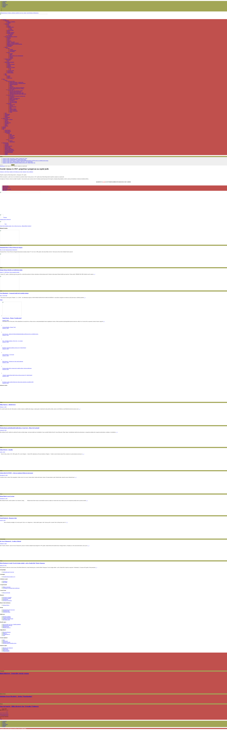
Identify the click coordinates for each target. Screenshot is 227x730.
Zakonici (11, 105)
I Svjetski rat (11, 97)
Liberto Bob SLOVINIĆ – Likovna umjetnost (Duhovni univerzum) (16, 473)
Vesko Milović (7, 132)
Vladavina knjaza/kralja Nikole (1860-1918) (17, 93)
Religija (6, 116)
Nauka (3, 79)
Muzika (6, 47)
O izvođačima (12, 51)
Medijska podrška (8, 148)
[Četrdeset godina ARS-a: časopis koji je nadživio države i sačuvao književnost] (4, 366)
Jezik (6, 113)
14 (5, 714)
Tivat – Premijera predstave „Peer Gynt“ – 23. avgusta (12, 340)
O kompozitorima (12, 50)
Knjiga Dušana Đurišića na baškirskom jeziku (11, 270)
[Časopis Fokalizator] (6, 617)
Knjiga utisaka (5, 4)
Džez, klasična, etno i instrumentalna (16, 55)
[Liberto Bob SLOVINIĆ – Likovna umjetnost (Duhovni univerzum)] (9, 469)
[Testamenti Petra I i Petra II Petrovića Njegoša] (9, 244)
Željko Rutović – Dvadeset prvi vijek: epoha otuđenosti (12, 361)
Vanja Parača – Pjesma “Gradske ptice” (12, 318)
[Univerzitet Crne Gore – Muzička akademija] (11, 624)
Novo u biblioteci (30, 171)
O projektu (7, 143)
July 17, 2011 (2, 295)
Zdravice (11, 34)
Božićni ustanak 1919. (13, 99)
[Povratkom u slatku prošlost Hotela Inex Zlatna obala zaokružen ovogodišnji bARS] (4, 379)
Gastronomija (7, 117)
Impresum (4, 5)
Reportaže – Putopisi (8, 119)
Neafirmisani (9, 35)
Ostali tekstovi (12, 141)
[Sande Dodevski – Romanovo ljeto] (9, 514)
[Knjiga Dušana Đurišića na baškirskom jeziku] (9, 266)
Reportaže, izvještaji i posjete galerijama (14, 44)
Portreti (10, 112)
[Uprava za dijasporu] (7, 600)
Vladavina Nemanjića (13, 84)
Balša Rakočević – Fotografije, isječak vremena (14, 673)
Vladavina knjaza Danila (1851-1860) (16, 92)
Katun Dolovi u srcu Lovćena (7, 496)
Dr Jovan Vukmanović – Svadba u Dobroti (10, 541)
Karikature (9, 66)
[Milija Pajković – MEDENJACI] (9, 401)
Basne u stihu (11, 135)
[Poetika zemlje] (6, 619)
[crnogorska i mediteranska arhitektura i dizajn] (4, 582)
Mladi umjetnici (10, 45)
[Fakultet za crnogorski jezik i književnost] (10, 588)
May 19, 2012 (2, 249)
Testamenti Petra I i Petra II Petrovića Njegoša (11, 247)
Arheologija (7, 115)
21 (5, 715)
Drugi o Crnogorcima (13, 110)
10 (0, 714)
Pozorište (9, 59)
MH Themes (23, 728)
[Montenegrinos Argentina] (6, 598)
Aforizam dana (10, 71)
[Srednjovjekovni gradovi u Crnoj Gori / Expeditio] (8, 576)
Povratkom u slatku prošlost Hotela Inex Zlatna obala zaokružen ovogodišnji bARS (17, 381)
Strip (6, 73)
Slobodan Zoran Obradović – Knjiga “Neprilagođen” (16, 696)
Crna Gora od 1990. (13, 102)
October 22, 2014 (3, 171)
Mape (10, 107)
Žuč (10, 68)
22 (6, 715)
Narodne (11, 53)
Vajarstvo (9, 38)
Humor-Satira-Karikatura (9, 62)
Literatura (9, 25)
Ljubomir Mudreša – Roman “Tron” (9, 327)
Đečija (10, 134)
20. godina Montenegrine (9, 150)
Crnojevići (11, 86)
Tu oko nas (11, 138)
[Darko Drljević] (5, 605)
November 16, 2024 (4, 475)
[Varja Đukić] (5, 641)
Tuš (10, 69)
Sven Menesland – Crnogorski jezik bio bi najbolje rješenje (14, 293)
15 (6, 714)
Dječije (10, 54)
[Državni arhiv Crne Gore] (5, 610)
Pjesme (8, 52)
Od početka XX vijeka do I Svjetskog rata (17, 96)
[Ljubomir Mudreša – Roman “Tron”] (4, 325)
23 (7, 715)
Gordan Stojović (8, 131)
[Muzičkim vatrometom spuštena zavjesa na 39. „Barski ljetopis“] (4, 345)
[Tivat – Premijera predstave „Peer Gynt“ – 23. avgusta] (4, 338)
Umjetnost (4, 19)
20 (4, 715)
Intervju (8, 31)
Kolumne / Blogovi (10, 32)
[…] (94, 274)
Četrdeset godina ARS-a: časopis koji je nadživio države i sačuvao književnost (17, 368)
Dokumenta (9, 103)
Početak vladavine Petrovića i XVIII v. (16, 88)
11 (1, 714)
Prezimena (7, 123)
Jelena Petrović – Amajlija (6, 449)
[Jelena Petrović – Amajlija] (9, 446)
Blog (3, 129)
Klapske (11, 56)
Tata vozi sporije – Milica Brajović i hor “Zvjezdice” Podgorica (19, 706)
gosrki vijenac (5, 188)
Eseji (8, 24)
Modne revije (9, 78)
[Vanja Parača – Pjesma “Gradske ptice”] (12, 315)
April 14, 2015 (2, 520)
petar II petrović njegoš (6, 189)
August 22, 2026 (5, 335)
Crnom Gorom (5, 118)
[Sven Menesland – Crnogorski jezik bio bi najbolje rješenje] (9, 289)
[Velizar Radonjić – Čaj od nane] (4, 352)
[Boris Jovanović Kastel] (7, 618)
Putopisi (10, 140)
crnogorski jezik (5, 185)
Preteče (8, 63)
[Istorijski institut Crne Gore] (6, 611)
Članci (8, 48)
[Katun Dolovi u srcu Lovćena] (9, 492)
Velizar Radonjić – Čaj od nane (8, 354)
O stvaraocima (12, 137)
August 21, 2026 (5, 341)
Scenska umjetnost (8, 58)
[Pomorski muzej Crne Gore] (8, 609)
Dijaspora (4, 126)
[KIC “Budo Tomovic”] (3, 640)
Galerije (6, 120)
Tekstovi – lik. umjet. (11, 41)
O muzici (11, 49)
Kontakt (3, 6)
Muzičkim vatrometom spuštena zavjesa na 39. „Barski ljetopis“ (14, 347)
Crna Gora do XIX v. (11, 81)
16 (7, 714)
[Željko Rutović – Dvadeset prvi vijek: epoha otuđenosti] (4, 359)
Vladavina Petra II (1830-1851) (15, 91)
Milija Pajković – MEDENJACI (8, 404)
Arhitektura (7, 20)
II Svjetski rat (11, 100)
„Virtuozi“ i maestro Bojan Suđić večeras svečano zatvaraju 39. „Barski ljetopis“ (17, 375)
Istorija (6, 80)
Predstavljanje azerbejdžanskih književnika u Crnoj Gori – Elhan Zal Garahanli (19, 428)
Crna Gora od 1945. (13, 101)
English (3, 2)
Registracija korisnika (9, 152)
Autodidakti (9, 46)
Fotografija (9, 40)
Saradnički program (8, 146)
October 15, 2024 (3, 543)
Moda (6, 74)
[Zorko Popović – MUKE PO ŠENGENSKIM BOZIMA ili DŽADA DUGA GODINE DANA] (4, 332)
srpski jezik (4, 190)
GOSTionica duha (10, 70)
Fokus (8, 171)
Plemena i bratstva (12, 108)
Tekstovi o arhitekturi (11, 21)
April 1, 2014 (2, 451)
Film (8, 61)
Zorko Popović (7, 130)
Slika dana (7, 121)
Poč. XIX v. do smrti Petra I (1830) (16, 90)
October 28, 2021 (3, 430)
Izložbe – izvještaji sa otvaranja (13, 42)
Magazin (4, 127)
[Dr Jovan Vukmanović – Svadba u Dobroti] (9, 538)
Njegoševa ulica (8, 122)
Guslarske (11, 57)
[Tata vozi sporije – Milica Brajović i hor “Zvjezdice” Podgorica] (3, 702)
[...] (104, 321)
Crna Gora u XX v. (10, 95)
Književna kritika (10, 30)
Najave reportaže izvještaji (14, 272)
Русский (4, 3)
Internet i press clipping (9, 149)
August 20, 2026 (5, 369)
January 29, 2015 (3, 565)
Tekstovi (8, 76)
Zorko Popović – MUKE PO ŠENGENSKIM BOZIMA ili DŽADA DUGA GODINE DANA (20, 334)
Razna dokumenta (12, 106)
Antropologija (7, 114)
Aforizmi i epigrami (10, 64)
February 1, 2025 (3, 406)
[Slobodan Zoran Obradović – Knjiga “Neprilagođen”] (13, 692)
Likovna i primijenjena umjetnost (11, 36)
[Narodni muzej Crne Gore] (8, 572)
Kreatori (8, 75)
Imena (6, 124)
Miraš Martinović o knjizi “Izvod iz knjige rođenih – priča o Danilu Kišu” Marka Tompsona (22, 563)
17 (0, 715)
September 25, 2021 (4, 498)
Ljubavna (11, 136)
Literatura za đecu (10, 27)
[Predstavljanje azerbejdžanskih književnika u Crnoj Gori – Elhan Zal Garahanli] (9, 424)
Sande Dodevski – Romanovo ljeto (8, 518)
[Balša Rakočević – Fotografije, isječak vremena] (13, 669)
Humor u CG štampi (11, 67)
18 (1, 715)
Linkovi (6, 154)
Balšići (10, 85)
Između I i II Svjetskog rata (14, 98)
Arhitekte (9, 22)
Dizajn (8, 39)
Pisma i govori (12, 104)
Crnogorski (4, 1)
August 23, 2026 (5, 320)
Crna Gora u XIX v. (11, 89)
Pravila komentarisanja (9, 151)
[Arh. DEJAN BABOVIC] (4, 581)
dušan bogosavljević (6, 187)
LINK (104, 181)
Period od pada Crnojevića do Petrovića (16, 87)
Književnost (7, 23)
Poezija (10, 29)
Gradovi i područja (12, 109)
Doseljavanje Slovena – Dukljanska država (17, 83)
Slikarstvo (9, 37)
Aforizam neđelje (10, 72)
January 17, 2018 (3, 272)
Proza (10, 28)
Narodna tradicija (10, 33)
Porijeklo (6, 125)
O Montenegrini (5, 142)
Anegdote (9, 65)
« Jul (1, 719)
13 (4, 714)
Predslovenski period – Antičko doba (16, 82)
